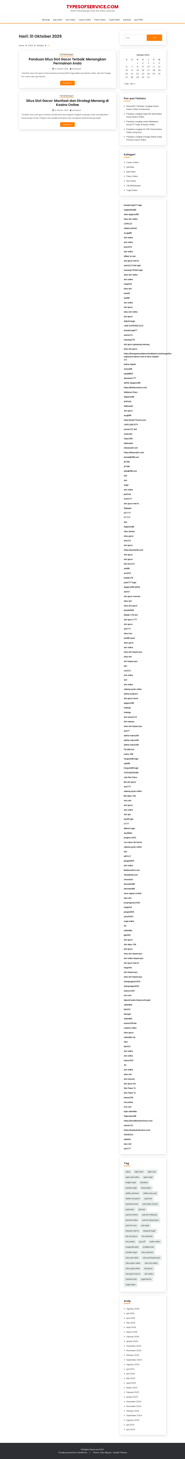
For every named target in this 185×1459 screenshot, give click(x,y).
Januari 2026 (132, 1341)
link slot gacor (131, 1236)
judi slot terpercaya (150, 1220)
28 (132, 77)
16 (143, 70)
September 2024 (134, 1415)
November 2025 (133, 1350)
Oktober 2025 (132, 1355)
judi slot (142, 1209)
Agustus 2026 (132, 1308)
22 (137, 73)
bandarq (144, 1182)
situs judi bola (147, 1252)
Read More (67, 83)
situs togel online (133, 1268)
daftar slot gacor (133, 1198)
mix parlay (130, 1241)
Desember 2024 (133, 1401)
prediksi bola (148, 1247)
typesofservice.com (92, 6)
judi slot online (132, 1220)
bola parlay (146, 1188)
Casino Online (85, 19)
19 (159, 70)
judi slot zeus (131, 1225)
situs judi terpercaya (151, 1258)
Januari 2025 (132, 1397)
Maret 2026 (131, 1332)
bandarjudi (76, 69)
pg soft (142, 1241)
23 (143, 73)
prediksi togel (131, 1252)
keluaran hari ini (132, 1231)
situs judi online (132, 1258)
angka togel (131, 1182)
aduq (128, 1172)
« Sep (126, 83)
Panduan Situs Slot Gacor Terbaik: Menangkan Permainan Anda (67, 61)
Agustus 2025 (132, 1364)
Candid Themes (120, 1452)
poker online (155, 1241)
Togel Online (114, 19)
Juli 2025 (130, 1369)
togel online (130, 1284)
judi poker (130, 1209)
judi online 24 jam (150, 1204)
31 (148, 77)
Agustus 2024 (132, 1420)
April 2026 (131, 1327)
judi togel (145, 1225)
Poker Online (100, 19)
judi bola (148, 1198)
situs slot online (151, 1263)
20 (126, 73)
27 (126, 77)
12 (159, 66)
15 (137, 70)
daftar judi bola (132, 1193)
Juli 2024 (130, 1424)
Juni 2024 (130, 1429)
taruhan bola (131, 1279)
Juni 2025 (130, 1373)
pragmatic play (132, 1247)
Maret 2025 (131, 1387)
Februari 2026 (132, 1336)
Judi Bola (127, 19)
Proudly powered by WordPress (73, 1452)
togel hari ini (146, 1279)
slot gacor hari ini (133, 1274)
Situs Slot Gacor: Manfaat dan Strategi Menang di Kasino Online (67, 102)
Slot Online (70, 19)
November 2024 (133, 1406)
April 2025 (131, 1383)
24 (148, 73)
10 (148, 66)
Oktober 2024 (132, 1411)
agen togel (148, 1177)
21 (132, 73)
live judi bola (147, 1236)
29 (137, 77)
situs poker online (133, 1263)
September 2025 (134, 1359)
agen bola (139, 1172)
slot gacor (148, 1268)
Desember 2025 (133, 1346)
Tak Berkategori (66, 54)
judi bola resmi (132, 1204)
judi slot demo (132, 1215)
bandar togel (131, 1188)
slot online (149, 1274)
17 (148, 70)
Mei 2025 (130, 1378)
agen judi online (132, 1177)
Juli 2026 (130, 1313)
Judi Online (57, 19)
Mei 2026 (130, 1322)
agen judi (152, 1172)
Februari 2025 (132, 1392)
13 (126, 70)
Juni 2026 (130, 1318)
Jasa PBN (138, 19)
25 (154, 73)
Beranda (46, 19)
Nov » (132, 83)
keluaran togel (149, 1231)
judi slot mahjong (149, 1215)
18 (154, 70)
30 (143, 77)
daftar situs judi (149, 1193)
